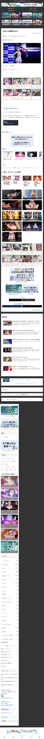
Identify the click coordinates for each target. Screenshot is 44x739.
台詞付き (6, 464)
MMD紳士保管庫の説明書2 (6, 705)
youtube (8, 458)
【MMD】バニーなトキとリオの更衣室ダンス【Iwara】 (27, 184)
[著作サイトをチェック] (12, 306)
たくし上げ (13, 466)
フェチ (36, 167)
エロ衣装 (20, 36)
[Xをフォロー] (32, 306)
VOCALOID (11, 36)
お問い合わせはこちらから (6, 712)
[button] (40, 156)
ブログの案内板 (4, 703)
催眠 (19, 167)
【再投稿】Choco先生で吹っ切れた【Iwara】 (37, 184)
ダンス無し (5, 167)
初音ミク (5, 36)
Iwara (12, 458)
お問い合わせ (36, 733)
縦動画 (15, 167)
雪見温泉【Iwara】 (15, 183)
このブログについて (7, 733)
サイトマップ (22, 735)
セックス (10, 167)
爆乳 (32, 167)
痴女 (11, 469)
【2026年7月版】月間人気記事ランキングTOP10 (6, 183)
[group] (8, 156)
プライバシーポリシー (22, 733)
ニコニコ (3, 458)
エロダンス (24, 36)
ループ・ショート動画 (25, 167)
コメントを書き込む (22, 394)
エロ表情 (6, 469)
